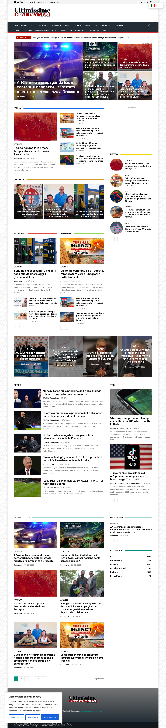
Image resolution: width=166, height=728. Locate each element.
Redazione (18, 158)
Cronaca (21, 78)
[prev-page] (15, 223)
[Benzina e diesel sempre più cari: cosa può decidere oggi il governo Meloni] (89, 201)
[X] (144, 2)
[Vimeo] (147, 2)
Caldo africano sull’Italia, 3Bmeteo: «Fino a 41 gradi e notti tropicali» (138, 229)
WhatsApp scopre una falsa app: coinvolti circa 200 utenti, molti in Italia (130, 421)
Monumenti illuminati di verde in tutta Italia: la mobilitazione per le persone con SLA (80, 558)
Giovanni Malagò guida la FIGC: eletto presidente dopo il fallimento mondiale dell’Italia (73, 459)
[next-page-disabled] (116, 540)
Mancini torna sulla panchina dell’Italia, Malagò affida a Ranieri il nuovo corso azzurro (72, 392)
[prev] (144, 37)
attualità (89, 56)
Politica (123, 83)
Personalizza (16, 717)
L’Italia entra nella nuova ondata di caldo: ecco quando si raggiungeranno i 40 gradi (89, 158)
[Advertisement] (104, 13)
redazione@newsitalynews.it (91, 711)
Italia (127, 191)
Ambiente (64, 267)
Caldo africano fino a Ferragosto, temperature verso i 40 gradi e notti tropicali (87, 117)
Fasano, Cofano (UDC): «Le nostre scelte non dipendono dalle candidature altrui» (58, 212)
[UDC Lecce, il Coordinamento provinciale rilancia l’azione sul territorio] (28, 201)
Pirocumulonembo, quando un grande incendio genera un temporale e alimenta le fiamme (89, 316)
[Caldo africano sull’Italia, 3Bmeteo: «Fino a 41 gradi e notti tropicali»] (116, 228)
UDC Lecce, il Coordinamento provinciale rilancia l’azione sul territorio (29, 212)
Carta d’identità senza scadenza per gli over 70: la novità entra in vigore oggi (88, 145)
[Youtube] (150, 2)
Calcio (46, 398)
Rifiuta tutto (33, 717)
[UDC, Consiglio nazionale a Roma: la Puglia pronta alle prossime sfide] (31, 356)
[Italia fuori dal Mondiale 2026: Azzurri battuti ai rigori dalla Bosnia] (27, 487)
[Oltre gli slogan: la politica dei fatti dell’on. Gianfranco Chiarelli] (100, 356)
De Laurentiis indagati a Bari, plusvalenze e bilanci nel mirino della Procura (70, 437)
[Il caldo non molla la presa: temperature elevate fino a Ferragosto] (135, 56)
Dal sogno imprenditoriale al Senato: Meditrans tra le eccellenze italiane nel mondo (43, 300)
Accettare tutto (49, 717)
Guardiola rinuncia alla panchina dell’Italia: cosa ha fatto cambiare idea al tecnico (72, 414)
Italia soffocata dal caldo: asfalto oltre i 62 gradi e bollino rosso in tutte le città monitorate (89, 132)
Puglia (46, 442)
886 (38, 679)
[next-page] (19, 223)
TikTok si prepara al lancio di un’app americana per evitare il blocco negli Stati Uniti (129, 476)
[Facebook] (138, 2)
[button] (149, 25)
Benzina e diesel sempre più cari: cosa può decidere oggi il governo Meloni (89, 213)
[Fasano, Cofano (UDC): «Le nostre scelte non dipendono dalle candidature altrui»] (59, 201)
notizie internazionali (120, 483)
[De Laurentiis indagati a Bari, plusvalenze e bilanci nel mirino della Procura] (27, 443)
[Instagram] (141, 2)
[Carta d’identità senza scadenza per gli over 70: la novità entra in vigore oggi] (67, 147)
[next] (148, 37)
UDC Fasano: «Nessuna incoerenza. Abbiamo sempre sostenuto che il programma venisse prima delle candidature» (82, 38)
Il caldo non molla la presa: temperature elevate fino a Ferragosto (31, 151)
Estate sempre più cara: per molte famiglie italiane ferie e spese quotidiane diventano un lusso (43, 315)
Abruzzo (88, 83)
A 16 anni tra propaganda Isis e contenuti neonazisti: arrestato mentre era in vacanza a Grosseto (34, 558)
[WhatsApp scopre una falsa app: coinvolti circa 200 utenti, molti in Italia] (131, 401)
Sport (45, 464)
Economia (89, 208)
